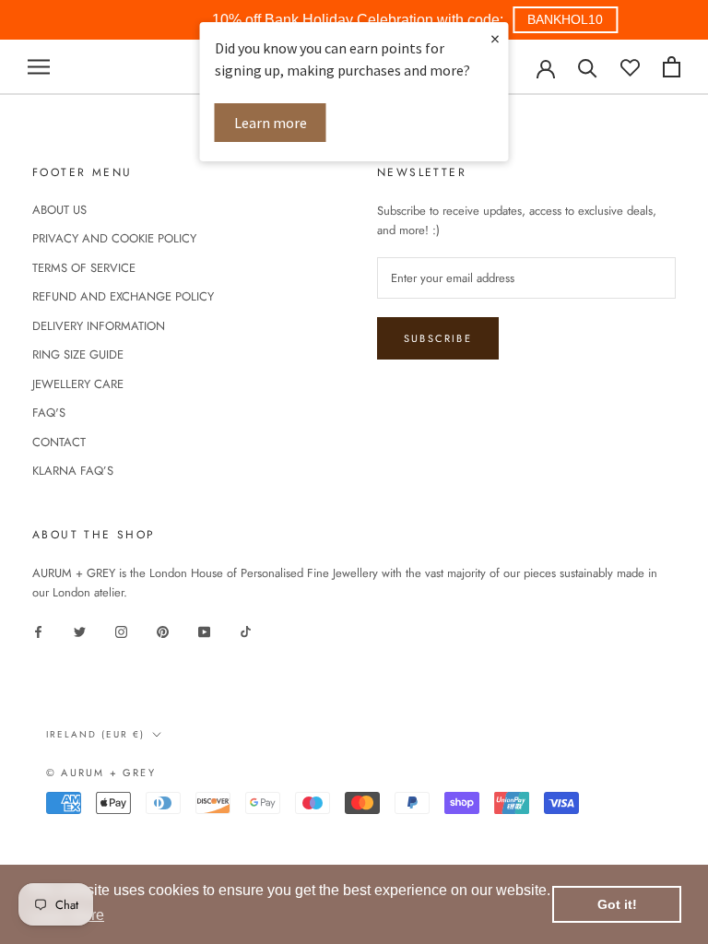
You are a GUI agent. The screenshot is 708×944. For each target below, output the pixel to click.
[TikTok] (246, 630)
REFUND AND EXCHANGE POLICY (123, 296)
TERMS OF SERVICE (84, 268)
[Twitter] (80, 630)
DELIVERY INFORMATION (98, 326)
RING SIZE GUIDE (78, 354)
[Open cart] (671, 66)
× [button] (495, 38)
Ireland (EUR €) (95, 734)
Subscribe (438, 338)
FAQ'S (48, 412)
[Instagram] (121, 630)
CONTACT (59, 442)
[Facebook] (38, 630)
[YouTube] (204, 630)
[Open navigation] (39, 67)
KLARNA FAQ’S (72, 470)
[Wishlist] (630, 67)
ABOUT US (59, 209)
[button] (565, 19)
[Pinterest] (163, 630)
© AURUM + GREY (101, 772)
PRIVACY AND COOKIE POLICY (114, 238)
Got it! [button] (617, 904)
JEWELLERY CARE (78, 384)
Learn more (270, 122)
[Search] (587, 67)
